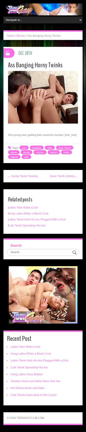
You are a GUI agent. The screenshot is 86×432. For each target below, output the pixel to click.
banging (36, 148)
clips (49, 148)
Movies (21, 35)
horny (14, 152)
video (66, 152)
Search (16, 245)
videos (14, 157)
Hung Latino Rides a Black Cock (28, 213)
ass (24, 148)
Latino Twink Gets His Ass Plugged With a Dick (37, 219)
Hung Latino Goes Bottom (27, 374)
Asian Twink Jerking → (64, 176)
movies (40, 152)
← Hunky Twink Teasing (23, 176)
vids (26, 157)
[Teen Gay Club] (43, 9)
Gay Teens (64, 148)
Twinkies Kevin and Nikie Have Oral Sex (36, 381)
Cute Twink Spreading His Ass (26, 225)
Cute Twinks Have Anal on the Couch (34, 395)
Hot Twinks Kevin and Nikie (27, 388)
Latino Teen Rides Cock (23, 207)
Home (10, 35)
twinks (53, 152)
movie (26, 152)
